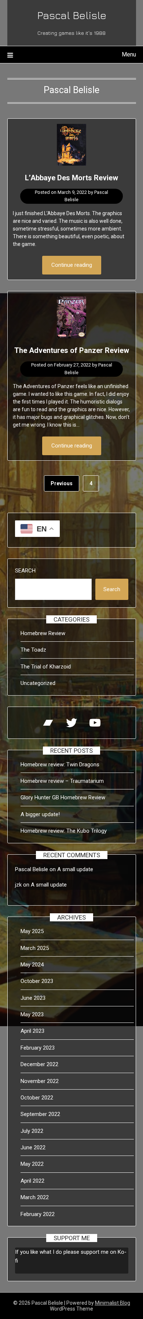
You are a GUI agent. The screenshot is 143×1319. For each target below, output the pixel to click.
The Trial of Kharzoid (46, 666)
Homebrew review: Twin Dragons (60, 764)
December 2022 (39, 1064)
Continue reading (71, 265)
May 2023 (32, 1014)
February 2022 (38, 1214)
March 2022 (35, 1197)
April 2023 (32, 1031)
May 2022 (32, 1164)
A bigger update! (40, 814)
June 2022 (33, 1147)
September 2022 (40, 1114)
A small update (75, 869)
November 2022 (40, 1081)
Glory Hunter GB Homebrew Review (63, 797)
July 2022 (32, 1131)
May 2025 (32, 931)
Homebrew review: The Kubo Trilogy (64, 831)
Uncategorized (38, 683)
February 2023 (38, 1047)
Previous (62, 483)
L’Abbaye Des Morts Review (71, 177)
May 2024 (32, 964)
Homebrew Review (43, 633)
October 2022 (37, 1097)
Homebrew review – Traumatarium (62, 781)
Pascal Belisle (71, 15)
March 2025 (35, 948)
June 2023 (33, 998)
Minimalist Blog (112, 1303)
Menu (129, 54)
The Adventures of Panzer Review (71, 350)
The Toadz (33, 649)
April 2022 (32, 1181)
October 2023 (37, 981)
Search (25, 570)
